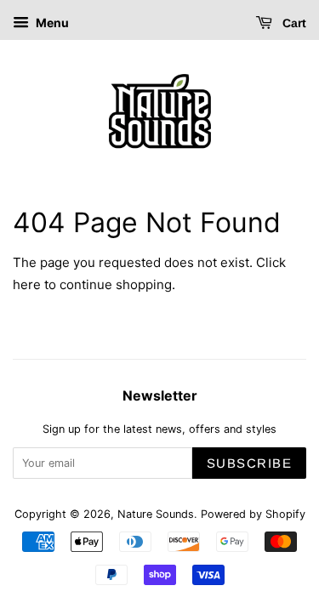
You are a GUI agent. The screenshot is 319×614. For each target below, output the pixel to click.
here (27, 284)
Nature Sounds (155, 514)
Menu (51, 22)
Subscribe (250, 463)
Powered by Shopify (253, 514)
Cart (292, 23)
